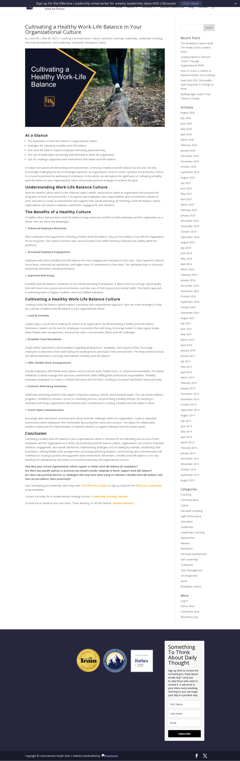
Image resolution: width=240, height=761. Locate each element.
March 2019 (187, 339)
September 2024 (190, 237)
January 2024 (188, 280)
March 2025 (187, 204)
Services (147, 7)
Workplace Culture (95, 42)
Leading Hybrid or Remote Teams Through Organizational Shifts (195, 61)
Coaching (65, 38)
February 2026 (189, 145)
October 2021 (188, 307)
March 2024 (187, 269)
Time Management (191, 570)
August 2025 (188, 177)
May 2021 (186, 334)
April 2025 (186, 199)
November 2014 (190, 399)
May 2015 (186, 366)
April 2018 (186, 345)
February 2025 (189, 210)
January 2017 (188, 356)
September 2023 (190, 301)
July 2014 (186, 420)
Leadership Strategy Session (109, 496)
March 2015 (187, 377)
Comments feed (190, 611)
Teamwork (78, 42)
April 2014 (186, 437)
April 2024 (186, 264)
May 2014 (186, 431)
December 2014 (190, 393)
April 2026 (186, 134)
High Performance (191, 516)
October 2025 (188, 166)
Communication (81, 38)
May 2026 (186, 129)
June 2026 (186, 123)
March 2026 (187, 139)
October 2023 (188, 296)
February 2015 (189, 383)
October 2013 (188, 469)
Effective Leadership (149, 485)
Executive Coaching (112, 38)
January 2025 (188, 215)
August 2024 (188, 242)
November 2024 (190, 226)
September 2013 (190, 475)
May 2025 (186, 193)
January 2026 (188, 150)
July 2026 (186, 118)
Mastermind (187, 538)
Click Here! (190, 3)
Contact (203, 7)
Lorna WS (34, 38)
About (130, 7)
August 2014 (188, 415)
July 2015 (186, 361)
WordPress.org (189, 617)
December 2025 (190, 156)
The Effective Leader (94, 485)
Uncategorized (189, 575)
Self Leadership (61, 42)
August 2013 (188, 480)
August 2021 (188, 318)
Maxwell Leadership (172, 7)
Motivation (187, 548)
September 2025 (190, 172)
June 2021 (186, 328)
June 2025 (186, 188)
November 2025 (190, 161)
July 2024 (186, 247)
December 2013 (190, 458)
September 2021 (190, 312)
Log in (184, 601)
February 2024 (189, 274)
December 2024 (190, 220)
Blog (191, 7)
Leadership (131, 38)
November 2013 (190, 464)
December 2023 (190, 285)
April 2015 (186, 372)
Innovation (187, 521)
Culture (96, 38)
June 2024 (186, 253)
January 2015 (188, 388)
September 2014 (190, 410)
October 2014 (188, 404)
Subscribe (184, 733)
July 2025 (186, 183)
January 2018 (188, 350)
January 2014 (188, 453)
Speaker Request (123, 503)
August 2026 (188, 112)
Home (118, 7)
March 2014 (187, 442)
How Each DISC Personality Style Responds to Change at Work (197, 84)
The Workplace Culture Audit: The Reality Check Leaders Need (197, 47)
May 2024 (186, 258)
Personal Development (38, 42)
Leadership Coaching (150, 38)
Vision (184, 581)
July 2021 (186, 323)
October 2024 (188, 231)
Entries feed (187, 606)
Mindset (185, 543)
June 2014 (186, 426)
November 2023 (190, 291)
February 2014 (189, 447)
